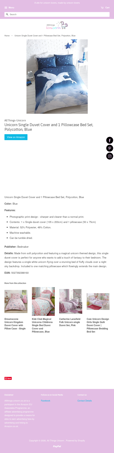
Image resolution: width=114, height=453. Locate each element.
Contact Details (84, 400)
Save (9, 378)
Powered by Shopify (75, 440)
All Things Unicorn (56, 440)
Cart (107, 7)
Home (7, 35)
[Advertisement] (57, 170)
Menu (11, 7)
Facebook (45, 400)
